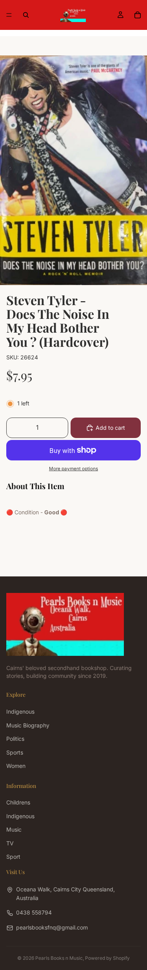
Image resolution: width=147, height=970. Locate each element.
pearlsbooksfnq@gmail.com (52, 927)
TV (10, 842)
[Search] (25, 15)
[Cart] (137, 15)
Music (14, 829)
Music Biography (27, 725)
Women (15, 765)
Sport (13, 856)
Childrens (18, 802)
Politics (15, 738)
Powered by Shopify (107, 958)
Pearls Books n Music (59, 958)
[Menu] (9, 15)
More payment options (73, 468)
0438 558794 (34, 912)
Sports (14, 752)
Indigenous (20, 711)
